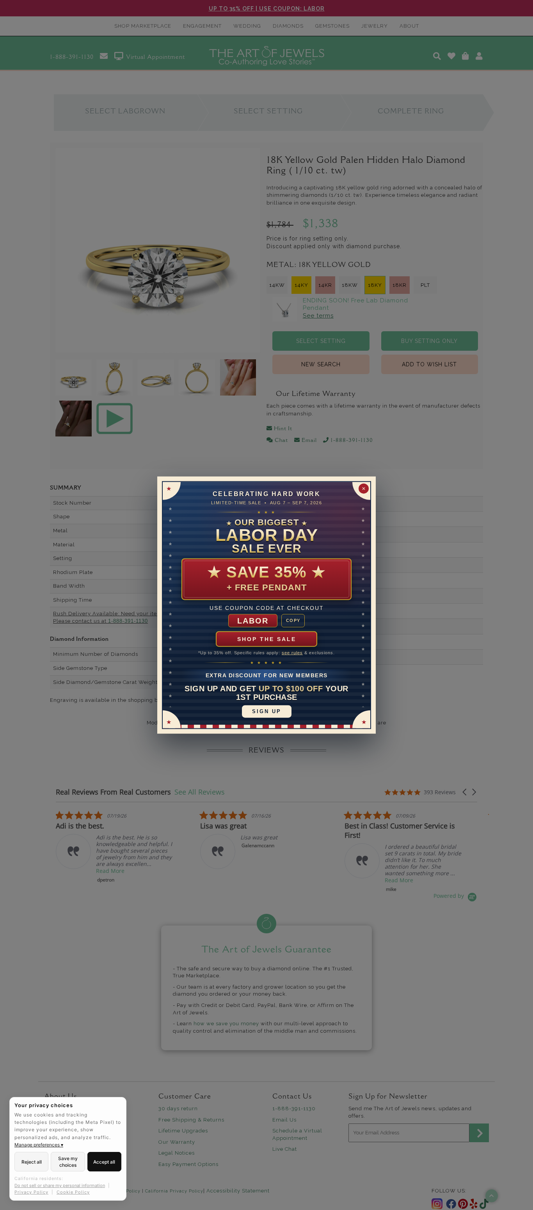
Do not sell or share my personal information (59, 1185)
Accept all (104, 1162)
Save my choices (68, 1161)
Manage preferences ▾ (38, 1145)
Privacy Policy (31, 1192)
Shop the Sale (266, 639)
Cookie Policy (73, 1192)
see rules (292, 652)
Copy (293, 620)
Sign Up (266, 711)
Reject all (31, 1162)
